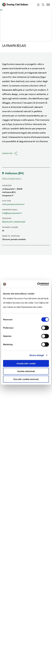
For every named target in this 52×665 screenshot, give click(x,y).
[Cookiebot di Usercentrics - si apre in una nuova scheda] (37, 284)
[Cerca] (43, 4)
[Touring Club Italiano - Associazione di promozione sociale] (15, 4)
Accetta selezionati (26, 371)
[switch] (45, 328)
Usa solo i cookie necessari (26, 379)
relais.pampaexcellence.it (13, 204)
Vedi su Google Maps (11, 178)
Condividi (7, 153)
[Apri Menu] (48, 4)
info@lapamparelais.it (12, 213)
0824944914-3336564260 (13, 222)
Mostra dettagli (37, 355)
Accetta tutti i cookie (26, 363)
